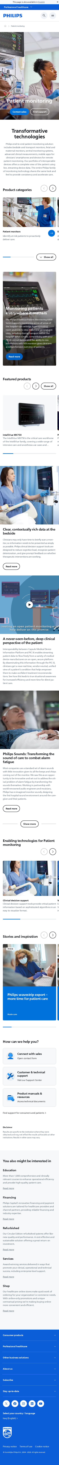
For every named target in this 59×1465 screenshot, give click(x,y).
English (41, 2)
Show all (48, 257)
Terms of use (26, 1446)
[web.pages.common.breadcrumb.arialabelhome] (5, 26)
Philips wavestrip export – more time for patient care (27, 996)
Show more (29, 824)
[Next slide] (35, 386)
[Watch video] (29, 604)
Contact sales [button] (19, 112)
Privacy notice (10, 1446)
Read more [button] (14, 357)
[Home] (12, 15)
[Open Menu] (52, 15)
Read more (8, 1188)
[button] (29, 222)
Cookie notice (42, 1446)
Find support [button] (39, 112)
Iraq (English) (9, 1418)
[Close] (57, 2)
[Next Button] (52, 188)
